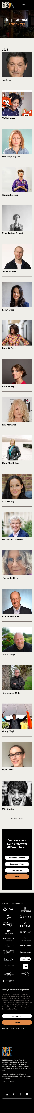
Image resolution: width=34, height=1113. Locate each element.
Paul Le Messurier (10, 616)
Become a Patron (17, 864)
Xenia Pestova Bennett (12, 233)
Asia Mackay (8, 501)
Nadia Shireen (8, 118)
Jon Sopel (6, 79)
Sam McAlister (9, 424)
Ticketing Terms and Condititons (13, 1028)
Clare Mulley (8, 386)
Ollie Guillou (8, 808)
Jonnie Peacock (9, 271)
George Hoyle (8, 731)
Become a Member (17, 858)
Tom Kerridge (8, 654)
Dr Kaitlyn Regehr (11, 156)
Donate (17, 876)
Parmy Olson (8, 309)
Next (21, 818)
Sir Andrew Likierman (12, 539)
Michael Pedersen (10, 194)
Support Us (17, 870)
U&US (12, 1082)
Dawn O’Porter (9, 348)
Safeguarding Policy (16, 1076)
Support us (16, 1016)
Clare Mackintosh (10, 463)
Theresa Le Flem (10, 578)
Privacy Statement (13, 1074)
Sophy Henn (8, 769)
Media (4, 1074)
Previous (14, 818)
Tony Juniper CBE (11, 693)
